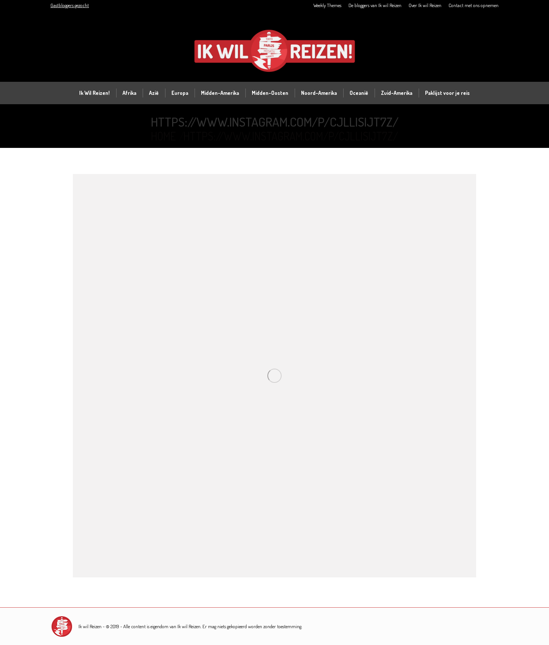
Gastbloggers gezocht (69, 5)
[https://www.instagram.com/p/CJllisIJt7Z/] (274, 375)
